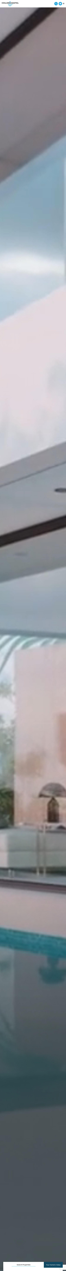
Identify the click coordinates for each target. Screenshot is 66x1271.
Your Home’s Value (53, 1265)
